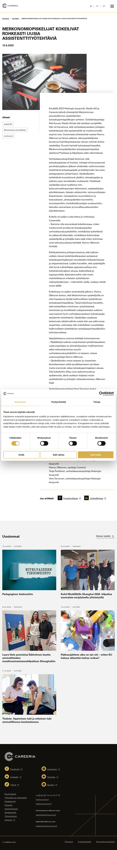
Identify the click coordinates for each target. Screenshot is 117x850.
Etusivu (5, 19)
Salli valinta (58, 455)
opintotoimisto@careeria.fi (46, 826)
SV (97, 6)
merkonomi (8, 136)
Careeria (8, 805)
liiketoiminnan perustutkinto (15, 130)
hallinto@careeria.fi (44, 804)
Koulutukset (10, 794)
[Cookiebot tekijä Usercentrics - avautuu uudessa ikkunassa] (101, 393)
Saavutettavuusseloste (105, 841)
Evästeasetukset (84, 841)
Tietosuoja (69, 841)
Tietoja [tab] (96, 402)
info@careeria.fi (42, 799)
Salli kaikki (95, 455)
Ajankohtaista (11, 809)
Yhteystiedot (11, 816)
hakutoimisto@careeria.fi (46, 815)
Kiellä (21, 455)
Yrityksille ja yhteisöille (16, 797)
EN (104, 6)
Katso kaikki (103, 536)
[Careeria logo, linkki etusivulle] (10, 6)
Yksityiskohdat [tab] (58, 402)
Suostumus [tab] (20, 402)
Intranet (8, 820)
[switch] (44, 443)
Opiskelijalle (10, 812)
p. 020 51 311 (41, 795)
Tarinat (76, 546)
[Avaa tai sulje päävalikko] (112, 6)
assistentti (8, 124)
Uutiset (18, 546)
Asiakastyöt (10, 801)
